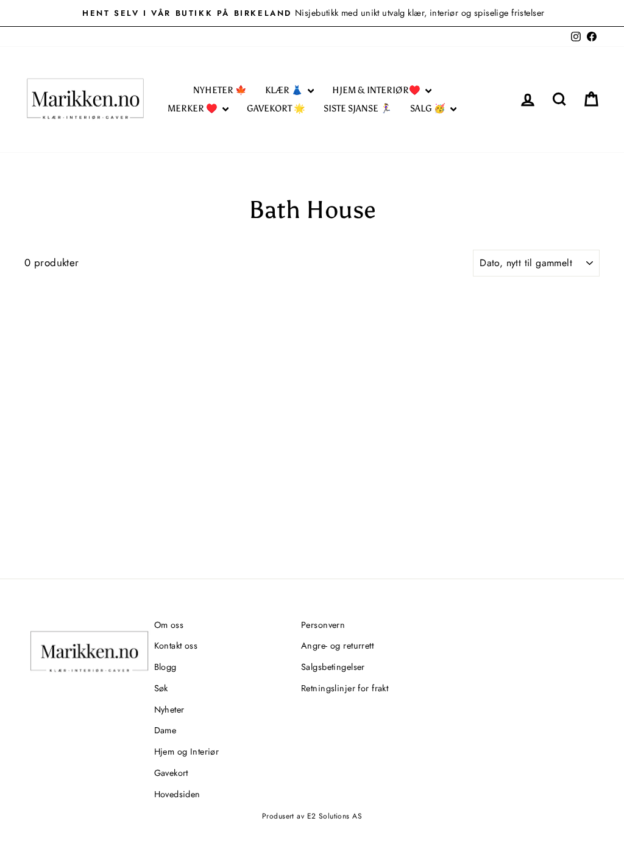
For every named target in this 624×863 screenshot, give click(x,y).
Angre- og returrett (337, 645)
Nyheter (169, 709)
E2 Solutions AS (334, 816)
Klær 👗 (285, 90)
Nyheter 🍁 (220, 90)
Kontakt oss (176, 645)
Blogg (165, 667)
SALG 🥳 (428, 108)
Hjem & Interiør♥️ (377, 90)
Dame (165, 730)
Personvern (323, 625)
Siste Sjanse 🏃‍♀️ (358, 108)
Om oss (169, 625)
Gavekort (171, 773)
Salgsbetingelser (333, 667)
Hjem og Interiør (186, 751)
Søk (161, 688)
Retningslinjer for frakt (344, 688)
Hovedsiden (177, 794)
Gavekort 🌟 (276, 108)
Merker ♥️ (193, 108)
